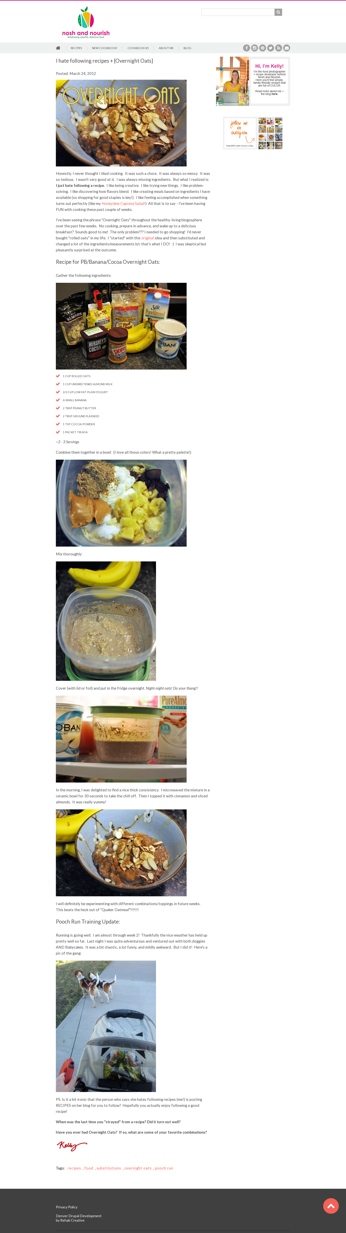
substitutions (109, 1168)
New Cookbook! (105, 48)
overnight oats (138, 1168)
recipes (74, 1168)
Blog (187, 48)
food (88, 1168)
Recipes (76, 48)
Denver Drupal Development (79, 1216)
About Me (166, 48)
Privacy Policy (66, 1207)
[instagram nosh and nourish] (253, 133)
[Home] (86, 7)
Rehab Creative (72, 1220)
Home (58, 48)
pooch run (164, 1168)
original (147, 238)
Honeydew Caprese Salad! (123, 203)
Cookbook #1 (138, 48)
